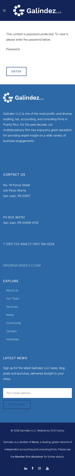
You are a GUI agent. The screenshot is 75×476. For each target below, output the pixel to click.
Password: (13, 49)
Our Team (12, 298)
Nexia (35, 442)
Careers (11, 331)
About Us (12, 290)
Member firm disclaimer (29, 456)
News (10, 314)
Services (12, 306)
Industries (12, 339)
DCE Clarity (57, 430)
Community (13, 323)
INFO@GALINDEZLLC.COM (22, 265)
